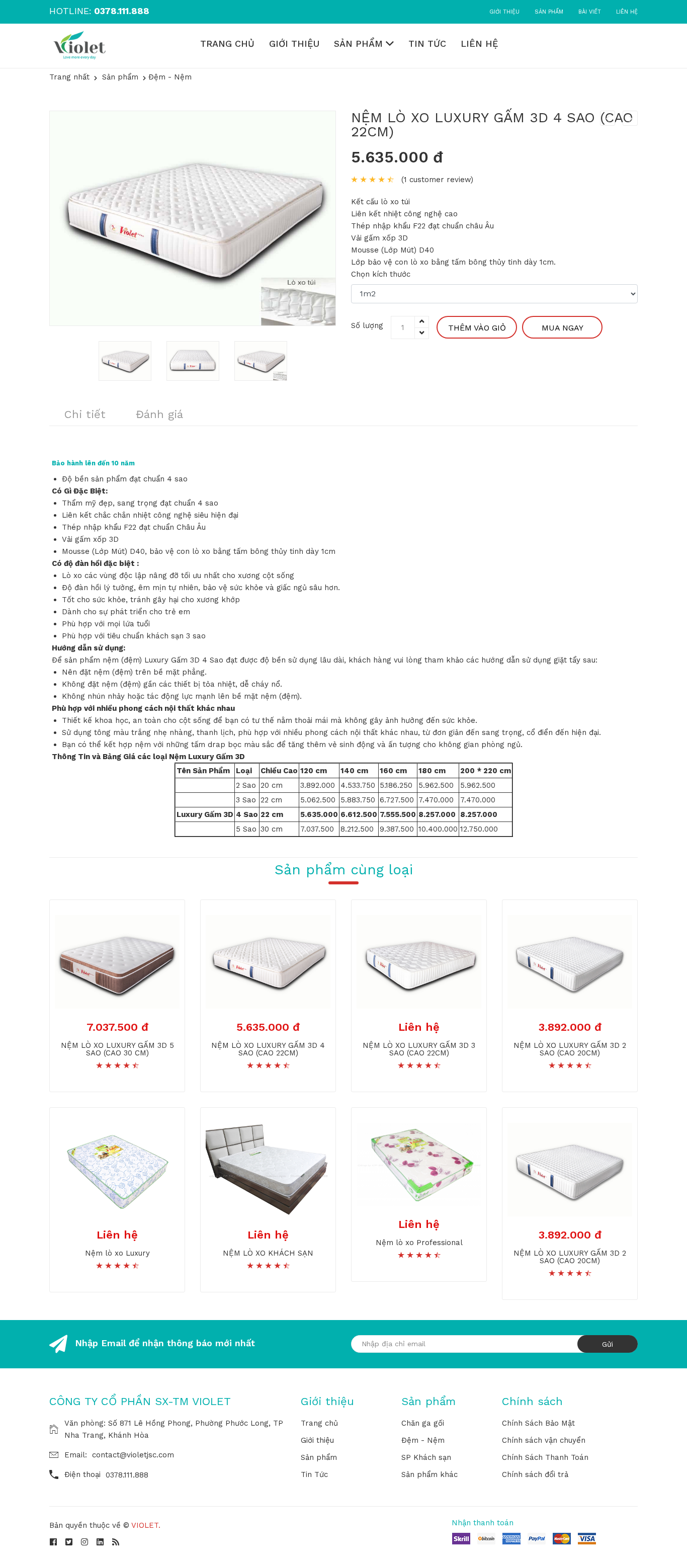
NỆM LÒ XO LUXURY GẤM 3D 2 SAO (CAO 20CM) (569, 1049)
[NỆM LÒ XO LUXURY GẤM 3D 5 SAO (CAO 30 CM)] (117, 961)
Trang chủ (227, 43)
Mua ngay (562, 328)
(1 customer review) (437, 179)
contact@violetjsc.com (133, 1454)
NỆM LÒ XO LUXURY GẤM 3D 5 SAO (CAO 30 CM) (117, 1049)
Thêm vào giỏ (477, 328)
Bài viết (589, 12)
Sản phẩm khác (429, 1474)
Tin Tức (427, 43)
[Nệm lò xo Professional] (419, 1163)
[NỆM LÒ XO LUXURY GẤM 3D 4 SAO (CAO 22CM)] (268, 961)
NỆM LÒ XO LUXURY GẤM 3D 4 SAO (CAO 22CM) (492, 124)
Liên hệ (627, 12)
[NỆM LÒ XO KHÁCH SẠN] (268, 1169)
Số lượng (367, 325)
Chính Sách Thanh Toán (545, 1457)
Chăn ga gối (422, 1423)
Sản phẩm (549, 12)
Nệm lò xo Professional (419, 1242)
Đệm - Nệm (423, 1440)
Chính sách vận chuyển (543, 1440)
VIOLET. (145, 1525)
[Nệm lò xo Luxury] (117, 1169)
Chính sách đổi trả (535, 1474)
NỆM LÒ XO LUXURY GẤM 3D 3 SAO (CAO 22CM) (419, 1049)
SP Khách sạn (426, 1457)
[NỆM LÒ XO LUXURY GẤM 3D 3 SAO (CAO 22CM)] (419, 961)
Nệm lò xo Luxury (117, 1253)
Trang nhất (69, 76)
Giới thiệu (504, 12)
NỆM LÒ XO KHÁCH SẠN (268, 1253)
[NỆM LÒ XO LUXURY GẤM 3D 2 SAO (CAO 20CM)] (569, 961)
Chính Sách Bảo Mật (538, 1423)
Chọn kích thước (380, 274)
